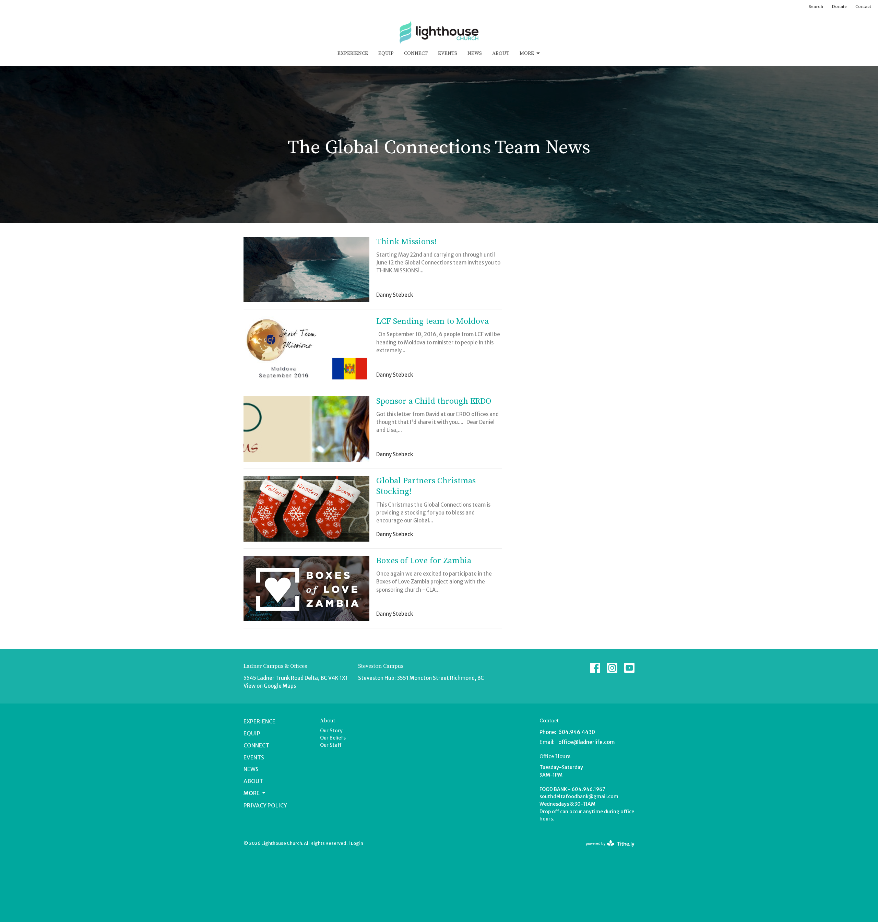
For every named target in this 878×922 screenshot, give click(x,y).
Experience (352, 53)
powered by (607, 849)
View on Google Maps (270, 686)
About (500, 53)
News (474, 53)
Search (816, 6)
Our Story (331, 731)
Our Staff (331, 745)
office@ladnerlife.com (586, 742)
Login (357, 843)
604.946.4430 (576, 732)
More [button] (252, 793)
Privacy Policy (265, 805)
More (527, 53)
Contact (863, 6)
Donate (839, 6)
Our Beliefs (333, 738)
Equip (386, 53)
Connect (416, 53)
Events (447, 53)
